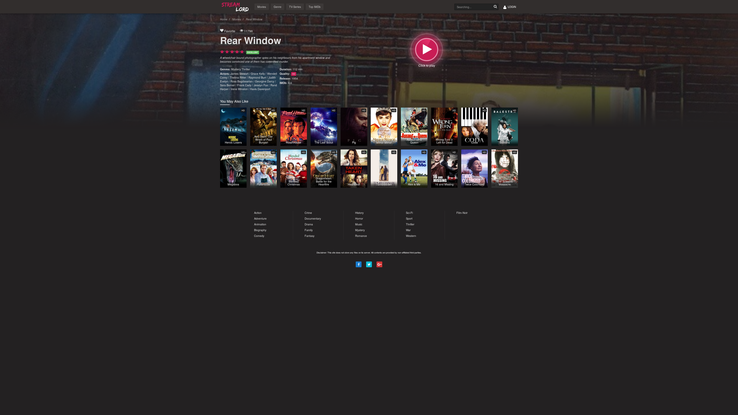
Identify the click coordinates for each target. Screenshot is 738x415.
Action (258, 213)
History (359, 213)
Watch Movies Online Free (236, 6)
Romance (361, 236)
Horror (359, 218)
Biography (260, 230)
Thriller (246, 69)
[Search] (495, 7)
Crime (308, 213)
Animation (260, 224)
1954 (295, 78)
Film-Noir (462, 213)
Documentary (313, 218)
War (408, 230)
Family (309, 230)
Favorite (229, 31)
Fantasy (309, 236)
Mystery (236, 69)
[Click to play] (426, 49)
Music (358, 224)
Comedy (259, 236)
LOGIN (511, 7)
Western (411, 236)
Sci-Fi (409, 213)
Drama (309, 224)
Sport (409, 218)
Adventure (260, 218)
